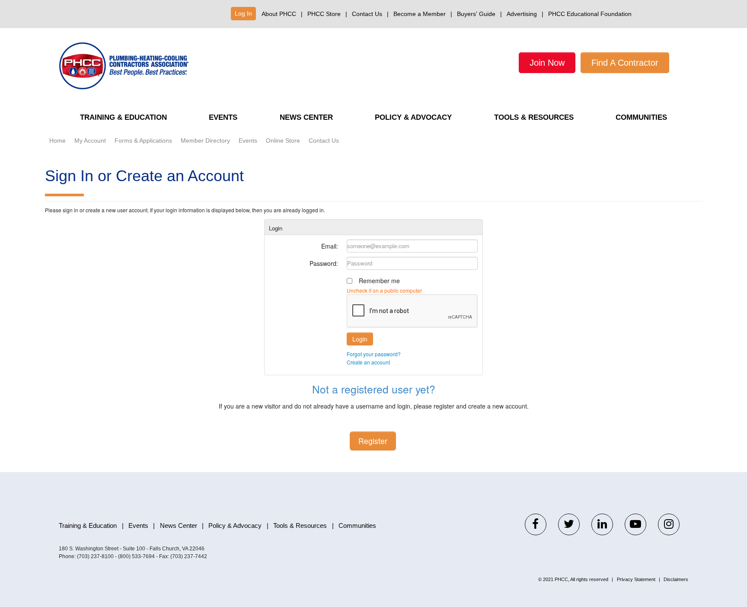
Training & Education (123, 117)
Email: (329, 246)
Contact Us (367, 13)
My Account (90, 140)
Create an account (368, 362)
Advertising (522, 13)
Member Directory (205, 140)
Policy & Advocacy (413, 117)
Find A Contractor (624, 62)
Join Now (547, 62)
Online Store (283, 140)
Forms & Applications (143, 140)
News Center (306, 117)
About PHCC (279, 13)
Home (57, 140)
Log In (243, 13)
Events (223, 117)
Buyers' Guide (476, 13)
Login (359, 339)
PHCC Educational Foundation (590, 13)
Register (372, 440)
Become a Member (419, 13)
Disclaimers (676, 579)
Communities (641, 117)
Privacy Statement (636, 579)
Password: (324, 263)
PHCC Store (324, 13)
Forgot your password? (374, 354)
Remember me (379, 280)
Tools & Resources (534, 117)
